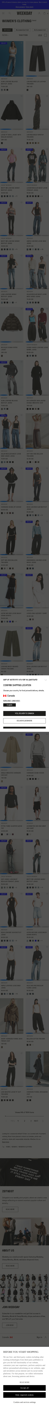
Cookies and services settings (24, 1402)
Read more (24, 1382)
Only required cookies (24, 1395)
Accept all (24, 1388)
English (9, 705)
